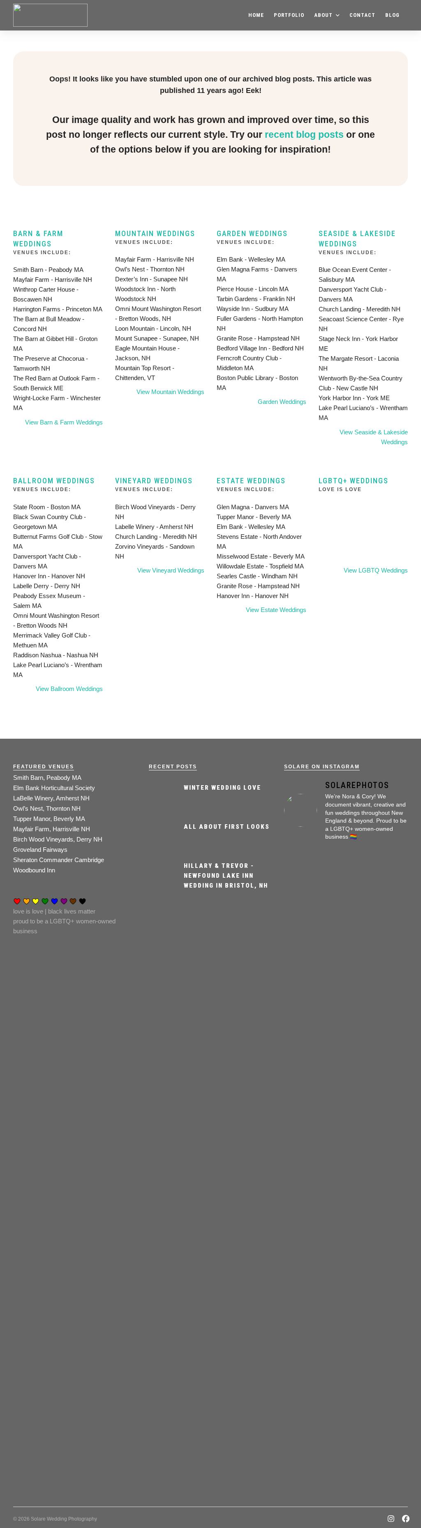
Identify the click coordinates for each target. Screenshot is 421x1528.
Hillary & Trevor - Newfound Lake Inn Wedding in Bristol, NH (226, 875)
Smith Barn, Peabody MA (47, 777)
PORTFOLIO (289, 15)
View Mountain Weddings (170, 391)
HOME (256, 15)
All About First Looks (227, 826)
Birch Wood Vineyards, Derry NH (57, 839)
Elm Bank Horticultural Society (54, 787)
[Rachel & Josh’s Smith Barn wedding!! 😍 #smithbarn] (346, 1019)
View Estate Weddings (276, 609)
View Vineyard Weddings (170, 570)
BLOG (392, 15)
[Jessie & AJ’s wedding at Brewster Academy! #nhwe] (388, 969)
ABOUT (323, 15)
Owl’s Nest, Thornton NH (47, 808)
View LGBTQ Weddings (376, 570)
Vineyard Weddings (154, 480)
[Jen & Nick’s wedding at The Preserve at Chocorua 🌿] (303, 1334)
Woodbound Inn (34, 870)
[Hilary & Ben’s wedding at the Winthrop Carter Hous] (346, 1324)
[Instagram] (391, 1519)
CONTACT (362, 15)
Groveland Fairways (40, 849)
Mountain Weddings (155, 233)
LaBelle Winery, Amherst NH (51, 798)
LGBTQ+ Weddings (354, 480)
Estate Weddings (251, 480)
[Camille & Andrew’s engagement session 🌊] (388, 1210)
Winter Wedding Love (222, 787)
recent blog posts (304, 135)
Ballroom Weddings (54, 480)
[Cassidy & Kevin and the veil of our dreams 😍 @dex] (303, 994)
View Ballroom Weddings (69, 688)
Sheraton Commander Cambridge (58, 859)
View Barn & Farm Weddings (64, 422)
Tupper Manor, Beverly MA (49, 818)
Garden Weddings (252, 233)
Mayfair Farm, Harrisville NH (51, 828)
